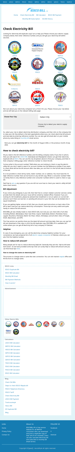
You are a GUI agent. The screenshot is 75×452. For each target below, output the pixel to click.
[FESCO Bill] (16, 324)
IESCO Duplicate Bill (12, 270)
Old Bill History (47, 19)
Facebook (54, 428)
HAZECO (69, 2)
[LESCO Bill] (39, 324)
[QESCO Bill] (46, 324)
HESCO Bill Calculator (12, 350)
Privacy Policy (6, 431)
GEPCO (37, 2)
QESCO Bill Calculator (12, 360)
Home (16, 15)
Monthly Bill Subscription (31, 19)
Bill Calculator (41, 15)
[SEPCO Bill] (54, 324)
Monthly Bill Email (11, 276)
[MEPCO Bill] (23, 324)
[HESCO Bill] (31, 324)
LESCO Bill (23, 157)
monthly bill (25, 138)
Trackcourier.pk (10, 402)
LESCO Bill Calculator (12, 343)
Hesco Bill (8, 406)
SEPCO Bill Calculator (12, 353)
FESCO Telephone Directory (14, 389)
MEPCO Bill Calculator (12, 346)
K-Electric (14, 89)
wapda (62, 257)
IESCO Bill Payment (54, 15)
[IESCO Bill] (8, 332)
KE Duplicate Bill (11, 409)
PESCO (30, 2)
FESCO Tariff (9, 392)
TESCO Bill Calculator (12, 363)
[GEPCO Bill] (8, 324)
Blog (6, 412)
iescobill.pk (38, 448)
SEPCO (43, 2)
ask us (14, 183)
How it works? (10, 283)
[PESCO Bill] (16, 332)
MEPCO (17, 2)
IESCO (5, 2)
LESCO (11, 2)
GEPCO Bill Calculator (12, 356)
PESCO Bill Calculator (12, 370)
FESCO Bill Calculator (12, 366)
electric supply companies (41, 235)
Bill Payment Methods (13, 280)
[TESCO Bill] (61, 324)
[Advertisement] (37, 303)
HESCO (49, 2)
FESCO (24, 2)
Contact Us (6, 435)
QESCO (56, 2)
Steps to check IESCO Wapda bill (16, 386)
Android (53, 435)
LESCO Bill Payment (12, 399)
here (18, 249)
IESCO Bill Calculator (12, 273)
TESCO (63, 2)
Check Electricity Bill (27, 15)
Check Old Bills (10, 382)
